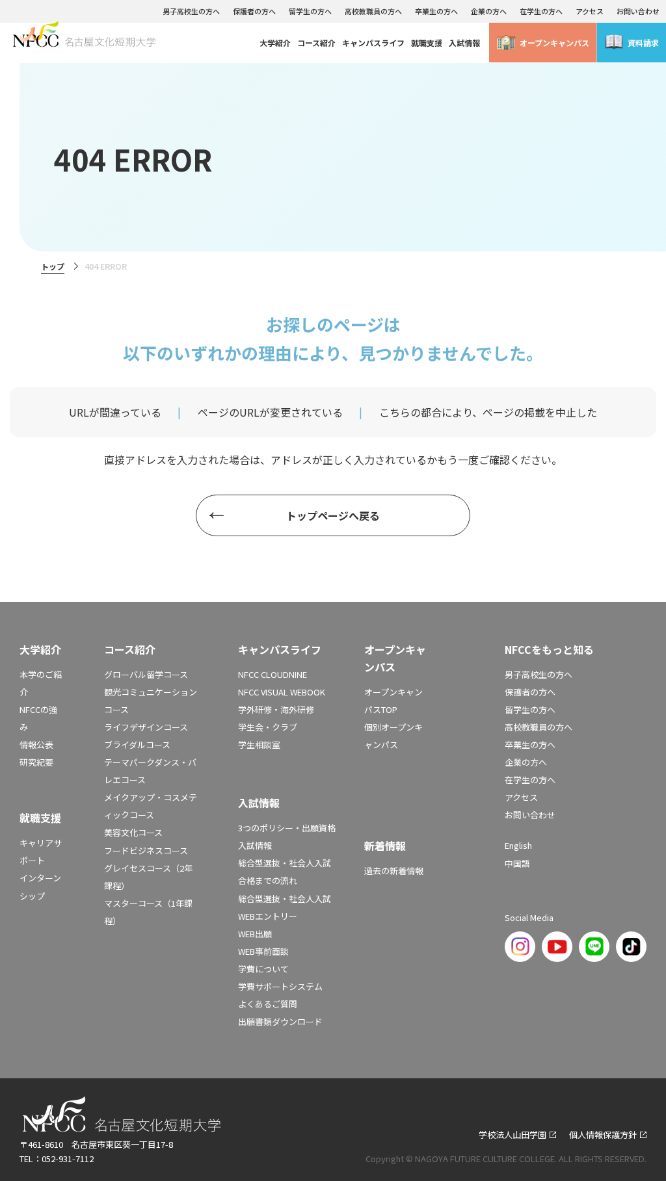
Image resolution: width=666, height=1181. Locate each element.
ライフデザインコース (146, 727)
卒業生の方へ (436, 11)
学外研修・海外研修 (276, 709)
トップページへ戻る (333, 515)
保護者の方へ (254, 11)
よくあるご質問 (267, 1004)
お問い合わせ (638, 11)
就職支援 (426, 42)
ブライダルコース (137, 744)
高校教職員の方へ (373, 11)
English (518, 845)
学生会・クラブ (267, 727)
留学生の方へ (310, 11)
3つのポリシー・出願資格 (287, 828)
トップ (52, 266)
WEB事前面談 (263, 951)
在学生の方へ (541, 11)
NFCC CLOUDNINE (272, 674)
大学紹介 (275, 42)
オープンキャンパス (554, 42)
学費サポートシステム (280, 986)
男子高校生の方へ (191, 11)
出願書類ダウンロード (280, 1021)
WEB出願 (255, 934)
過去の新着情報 (393, 870)
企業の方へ (489, 11)
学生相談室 (259, 744)
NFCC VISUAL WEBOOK (281, 692)
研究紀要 (36, 762)
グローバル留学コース (146, 674)
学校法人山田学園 (512, 1134)
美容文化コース (133, 832)
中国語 (517, 863)
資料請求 (643, 42)
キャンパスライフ (373, 42)
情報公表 (36, 744)
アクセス (590, 11)
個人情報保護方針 (603, 1134)
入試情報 (464, 42)
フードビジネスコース (146, 850)
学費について (263, 969)
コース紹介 (316, 42)
